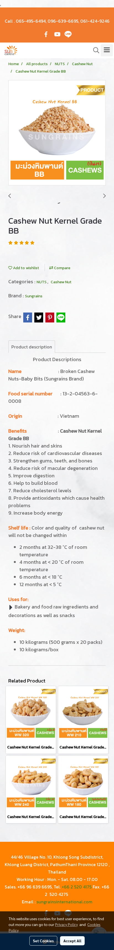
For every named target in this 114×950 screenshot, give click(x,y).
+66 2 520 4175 (77, 886)
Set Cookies (43, 940)
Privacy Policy (66, 924)
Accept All (72, 940)
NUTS (42, 282)
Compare (61, 268)
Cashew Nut (61, 282)
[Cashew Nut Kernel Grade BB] (57, 133)
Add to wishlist (25, 268)
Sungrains (33, 296)
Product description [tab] (31, 346)
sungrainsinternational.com (64, 901)
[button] (94, 50)
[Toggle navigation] (107, 50)
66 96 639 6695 (36, 886)
